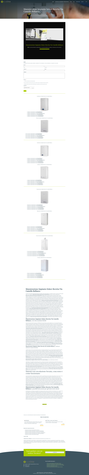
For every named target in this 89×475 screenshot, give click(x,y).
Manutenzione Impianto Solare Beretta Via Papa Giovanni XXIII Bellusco (34, 431)
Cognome (46, 67)
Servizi (71, 1)
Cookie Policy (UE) (46, 472)
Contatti (82, 1)
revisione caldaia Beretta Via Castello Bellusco (40, 441)
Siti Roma (55, 473)
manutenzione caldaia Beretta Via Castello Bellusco (54, 440)
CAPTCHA (25, 85)
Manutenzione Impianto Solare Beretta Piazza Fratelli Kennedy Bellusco (34, 433)
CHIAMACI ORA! (44, 404)
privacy (47, 82)
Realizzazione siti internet (42, 473)
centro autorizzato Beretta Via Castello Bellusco (35, 442)
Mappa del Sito (50, 472)
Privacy (25, 79)
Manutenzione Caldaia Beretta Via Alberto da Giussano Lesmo (55, 464)
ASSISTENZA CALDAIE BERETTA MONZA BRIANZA (62, 1)
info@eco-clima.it (27, 465)
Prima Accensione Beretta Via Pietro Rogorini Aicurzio (54, 463)
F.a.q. (86, 1)
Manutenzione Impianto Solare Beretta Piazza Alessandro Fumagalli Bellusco (35, 432)
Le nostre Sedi (78, 1)
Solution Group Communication (49, 473)
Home (53, 1)
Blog (74, 1)
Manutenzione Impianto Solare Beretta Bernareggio (32, 434)
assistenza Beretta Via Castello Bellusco (41, 440)
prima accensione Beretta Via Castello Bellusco (52, 441)
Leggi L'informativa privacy (40, 472)
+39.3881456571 (27, 466)
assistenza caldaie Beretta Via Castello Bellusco (30, 440)
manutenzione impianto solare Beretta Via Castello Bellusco (50, 442)
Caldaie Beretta (26, 438)
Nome (24, 67)
